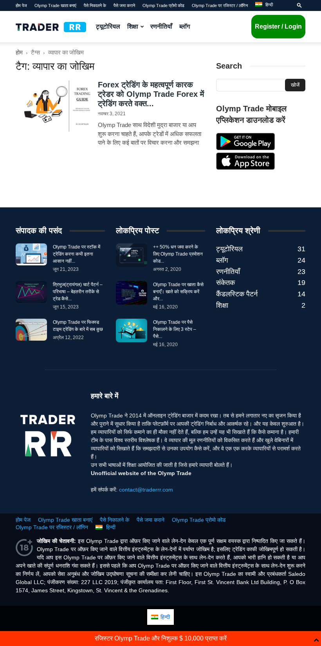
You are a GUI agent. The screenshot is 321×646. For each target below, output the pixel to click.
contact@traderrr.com (146, 489)
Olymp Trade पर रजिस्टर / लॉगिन (220, 5)
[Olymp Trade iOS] (245, 168)
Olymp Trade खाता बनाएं (55, 5)
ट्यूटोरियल (108, 26)
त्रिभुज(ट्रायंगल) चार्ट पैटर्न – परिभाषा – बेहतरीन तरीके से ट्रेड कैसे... (78, 291)
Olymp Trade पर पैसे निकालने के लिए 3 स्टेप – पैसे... (174, 329)
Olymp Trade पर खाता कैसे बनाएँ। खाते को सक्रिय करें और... (178, 291)
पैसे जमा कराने (124, 5)
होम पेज (21, 5)
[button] (299, 5)
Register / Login (278, 26)
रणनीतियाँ (161, 26)
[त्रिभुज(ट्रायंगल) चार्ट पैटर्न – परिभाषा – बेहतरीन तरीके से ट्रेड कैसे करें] (31, 292)
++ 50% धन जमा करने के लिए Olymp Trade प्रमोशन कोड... (178, 254)
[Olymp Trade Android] (245, 148)
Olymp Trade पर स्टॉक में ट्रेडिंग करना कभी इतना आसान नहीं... (76, 254)
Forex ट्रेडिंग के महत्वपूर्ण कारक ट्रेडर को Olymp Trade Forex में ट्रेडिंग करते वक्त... (151, 94)
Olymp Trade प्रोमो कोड (163, 5)
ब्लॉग (184, 26)
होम (19, 52)
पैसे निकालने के (95, 5)
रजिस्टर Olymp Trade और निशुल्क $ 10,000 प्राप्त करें (161, 638)
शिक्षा (132, 26)
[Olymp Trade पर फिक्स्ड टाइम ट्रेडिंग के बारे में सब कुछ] (31, 330)
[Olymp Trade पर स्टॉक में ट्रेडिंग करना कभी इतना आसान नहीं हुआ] (31, 254)
